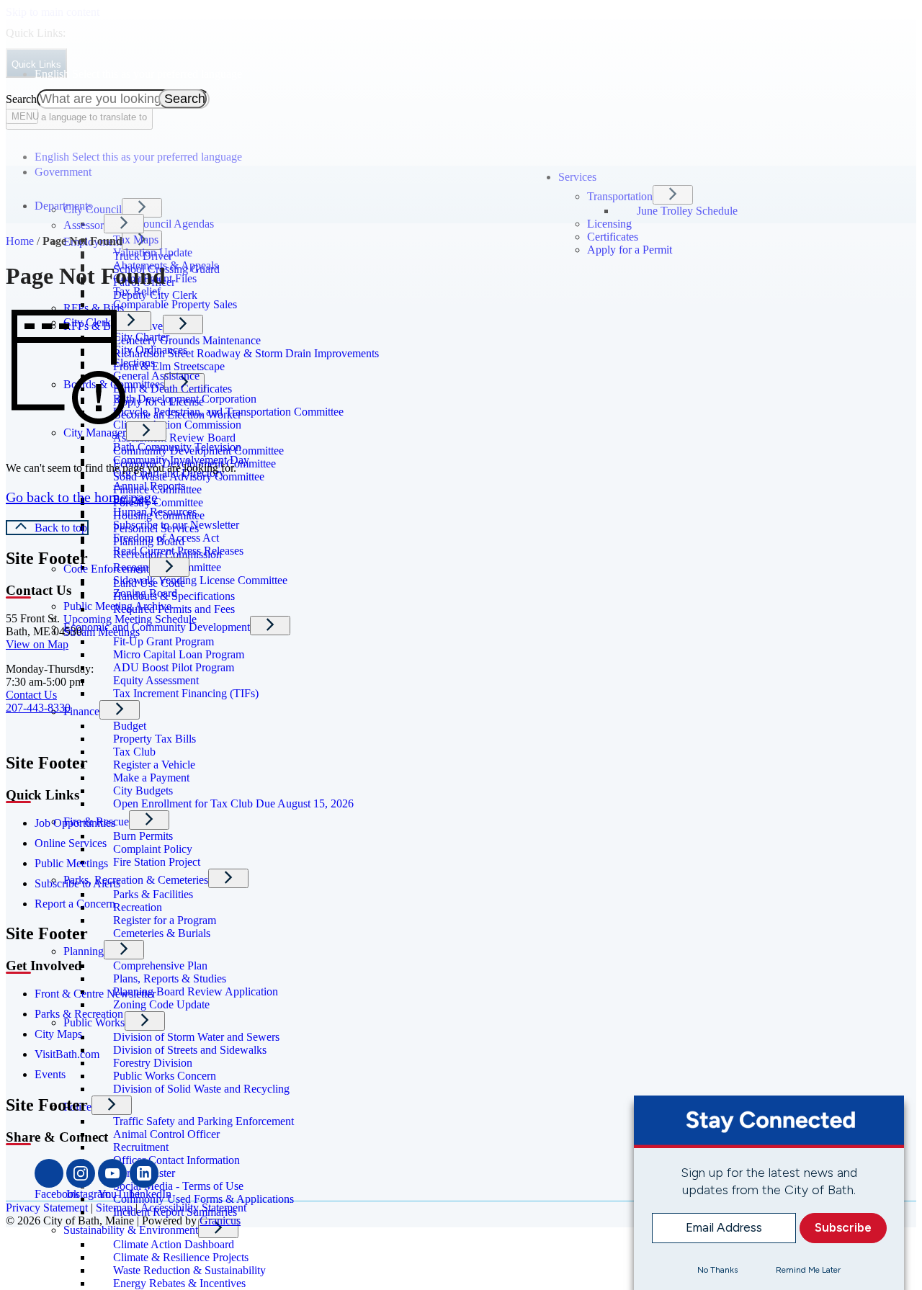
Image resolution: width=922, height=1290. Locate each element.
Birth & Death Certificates (172, 388)
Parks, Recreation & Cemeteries (135, 880)
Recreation (137, 907)
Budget (129, 726)
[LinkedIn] (144, 1173)
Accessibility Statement (193, 1207)
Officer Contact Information (176, 1160)
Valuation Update (152, 252)
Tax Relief (137, 291)
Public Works (94, 1022)
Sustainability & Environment (130, 1230)
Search (21, 99)
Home (20, 241)
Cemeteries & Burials (161, 933)
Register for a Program (164, 920)
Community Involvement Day (181, 460)
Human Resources (155, 512)
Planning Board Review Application (195, 991)
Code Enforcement (106, 569)
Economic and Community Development (156, 627)
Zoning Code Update (161, 1004)
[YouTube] (112, 1173)
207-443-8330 (38, 708)
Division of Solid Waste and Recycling (201, 1089)
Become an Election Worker (177, 414)
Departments (63, 206)
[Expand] (55, 188)
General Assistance (156, 375)
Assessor (83, 225)
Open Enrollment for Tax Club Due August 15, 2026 (233, 803)
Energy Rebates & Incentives (179, 1283)
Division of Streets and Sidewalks (190, 1050)
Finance (81, 711)
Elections (134, 363)
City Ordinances (150, 350)
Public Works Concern (164, 1076)
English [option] (138, 157)
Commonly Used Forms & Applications (203, 1199)
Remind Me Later (808, 1269)
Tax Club (134, 751)
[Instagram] (80, 1173)
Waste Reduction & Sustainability (189, 1270)
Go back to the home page (82, 497)
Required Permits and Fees (174, 609)
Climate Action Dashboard (173, 1244)
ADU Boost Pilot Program (173, 667)
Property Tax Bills (154, 739)
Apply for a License (158, 401)
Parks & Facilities (153, 894)
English (138, 74)
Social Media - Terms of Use (178, 1186)
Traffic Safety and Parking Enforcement (203, 1121)
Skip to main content (52, 12)
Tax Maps (135, 239)
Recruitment (141, 1147)
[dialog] (769, 1193)
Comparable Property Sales (175, 304)
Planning (83, 951)
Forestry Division (152, 1063)
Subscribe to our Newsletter (176, 525)
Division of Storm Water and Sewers (196, 1037)
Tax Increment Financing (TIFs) (186, 693)
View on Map (37, 644)
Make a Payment (151, 777)
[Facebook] (49, 1173)
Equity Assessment (156, 680)
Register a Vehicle (154, 764)
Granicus (220, 1220)
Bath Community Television (177, 447)
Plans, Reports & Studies (169, 978)
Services (577, 177)
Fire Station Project (156, 862)
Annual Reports (149, 486)
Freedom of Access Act (166, 538)
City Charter (141, 337)
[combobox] (79, 115)
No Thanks (717, 1269)
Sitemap (114, 1207)
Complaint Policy (152, 849)
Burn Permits (143, 836)
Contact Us (31, 695)
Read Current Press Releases (178, 551)
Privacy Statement (47, 1207)
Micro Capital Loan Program (178, 654)
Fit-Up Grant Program (163, 641)
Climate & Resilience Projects (181, 1257)
